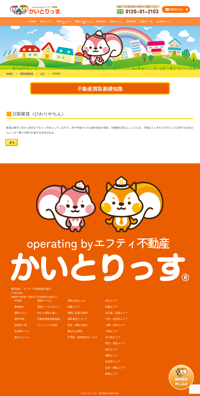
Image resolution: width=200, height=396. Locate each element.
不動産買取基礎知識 (48, 319)
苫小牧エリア (112, 337)
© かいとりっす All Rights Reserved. (100, 393)
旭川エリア (111, 349)
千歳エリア (111, 331)
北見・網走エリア (115, 367)
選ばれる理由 (75, 331)
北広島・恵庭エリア (116, 313)
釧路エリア (111, 373)
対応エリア (46, 21)
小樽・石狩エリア (115, 325)
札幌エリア (111, 306)
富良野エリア (112, 361)
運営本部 (131, 21)
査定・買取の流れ (78, 325)
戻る (12, 142)
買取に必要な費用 (78, 313)
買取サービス (63, 21)
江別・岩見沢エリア (116, 319)
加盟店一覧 (146, 21)
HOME (32, 21)
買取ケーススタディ (48, 306)
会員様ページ (163, 21)
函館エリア (111, 355)
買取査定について (78, 319)
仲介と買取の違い (47, 313)
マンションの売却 (47, 325)
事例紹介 (101, 21)
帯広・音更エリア (115, 343)
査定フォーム (21, 337)
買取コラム (116, 21)
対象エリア (74, 306)
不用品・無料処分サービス (83, 337)
